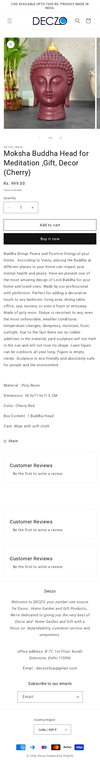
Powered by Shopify (60, 755)
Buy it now (50, 239)
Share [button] (13, 441)
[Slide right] (60, 138)
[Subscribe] (77, 697)
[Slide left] (39, 138)
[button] (9, 21)
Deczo (42, 755)
